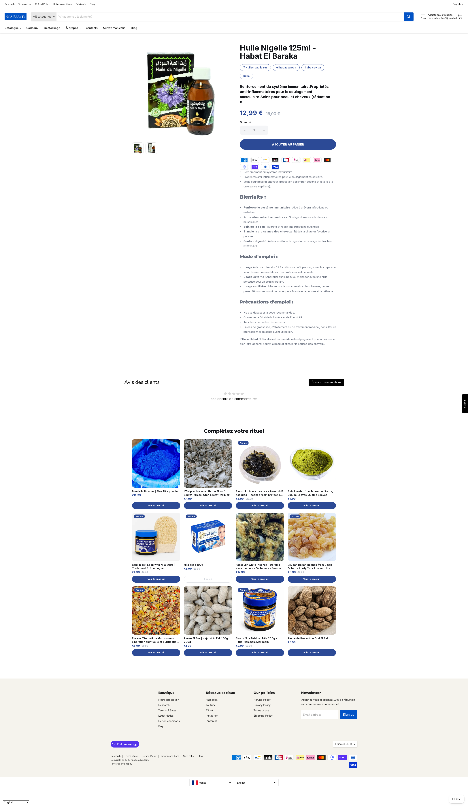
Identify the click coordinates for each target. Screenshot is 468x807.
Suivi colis (81, 4)
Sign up (348, 714)
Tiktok (209, 710)
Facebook (212, 700)
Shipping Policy (263, 715)
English (457, 4)
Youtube (211, 705)
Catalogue (12, 28)
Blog (92, 4)
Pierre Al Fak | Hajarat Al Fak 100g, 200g (206, 640)
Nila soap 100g (193, 564)
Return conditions (62, 4)
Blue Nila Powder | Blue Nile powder (155, 491)
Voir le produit (156, 505)
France (343, 744)
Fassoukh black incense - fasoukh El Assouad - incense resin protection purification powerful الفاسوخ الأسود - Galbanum (260, 493)
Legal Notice (165, 715)
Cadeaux (32, 28)
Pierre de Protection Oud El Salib (309, 638)
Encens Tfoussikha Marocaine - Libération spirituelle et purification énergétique (155, 640)
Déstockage (52, 28)
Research (9, 4)
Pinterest (211, 721)
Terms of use (24, 4)
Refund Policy (42, 4)
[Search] (409, 16)
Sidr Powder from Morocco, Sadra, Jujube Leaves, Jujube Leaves (310, 493)
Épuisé (208, 579)
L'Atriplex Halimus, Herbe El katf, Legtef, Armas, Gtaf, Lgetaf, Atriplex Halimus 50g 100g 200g (207, 493)
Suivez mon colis (114, 28)
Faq (160, 726)
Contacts (92, 28)
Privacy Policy (262, 705)
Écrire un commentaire (326, 382)
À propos (72, 28)
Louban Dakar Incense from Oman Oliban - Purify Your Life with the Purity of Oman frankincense (310, 566)
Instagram (212, 715)
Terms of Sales (167, 710)
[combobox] (211, 782)
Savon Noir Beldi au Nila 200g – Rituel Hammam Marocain (256, 640)
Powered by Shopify (121, 763)
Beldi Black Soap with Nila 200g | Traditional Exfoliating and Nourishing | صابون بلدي (153, 566)
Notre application (168, 700)
